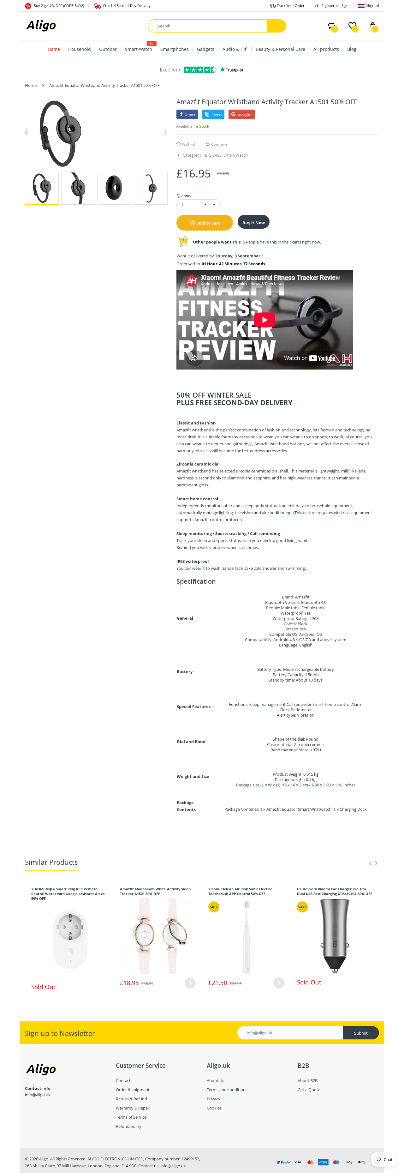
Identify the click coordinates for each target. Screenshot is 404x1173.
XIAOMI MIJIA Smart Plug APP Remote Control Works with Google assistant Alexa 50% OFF (68, 894)
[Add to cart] (190, 983)
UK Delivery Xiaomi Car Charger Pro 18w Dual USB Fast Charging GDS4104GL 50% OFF (334, 891)
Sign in (347, 5)
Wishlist (188, 144)
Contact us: (148, 1166)
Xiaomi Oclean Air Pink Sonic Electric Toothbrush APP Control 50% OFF (240, 891)
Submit (361, 1033)
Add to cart (208, 223)
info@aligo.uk (173, 1166)
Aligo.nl (372, 5)
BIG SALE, (214, 155)
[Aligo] (40, 25)
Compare (219, 144)
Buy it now (253, 223)
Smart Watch (235, 155)
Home (31, 85)
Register (327, 5)
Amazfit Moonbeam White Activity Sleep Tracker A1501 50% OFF (155, 891)
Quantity (183, 195)
